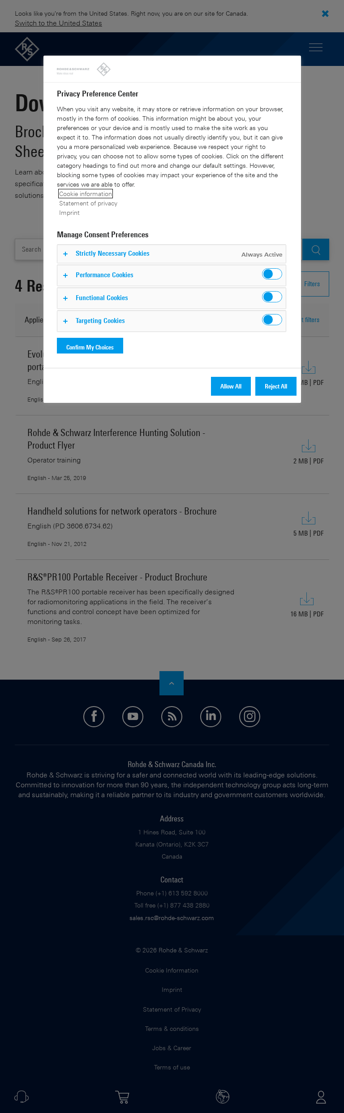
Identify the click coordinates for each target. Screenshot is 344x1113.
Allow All (230, 386)
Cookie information (85, 193)
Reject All (276, 386)
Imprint (69, 212)
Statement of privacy (88, 203)
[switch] (272, 273)
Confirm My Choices (90, 347)
